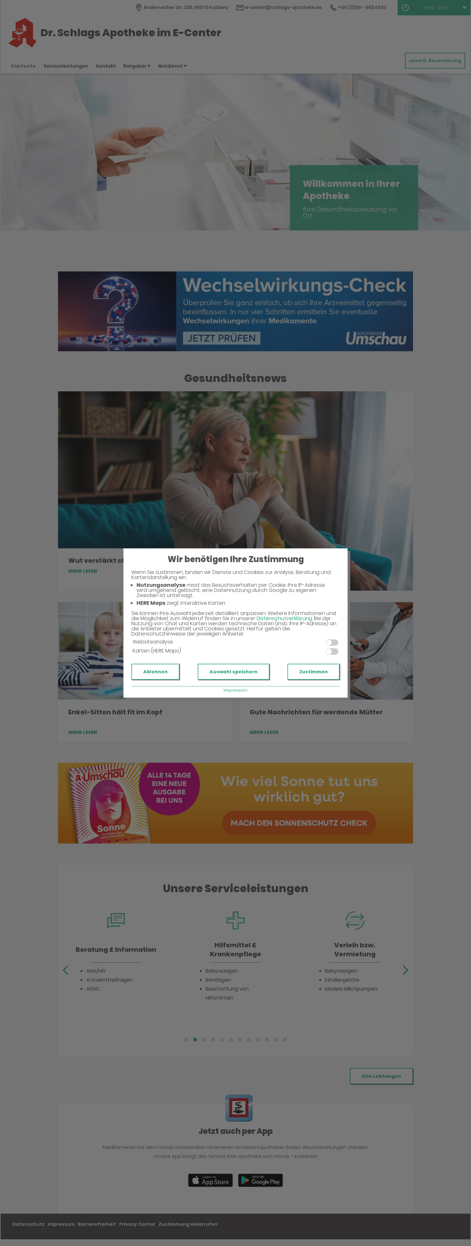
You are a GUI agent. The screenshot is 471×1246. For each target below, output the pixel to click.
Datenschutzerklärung (284, 618)
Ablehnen (155, 672)
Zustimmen (313, 672)
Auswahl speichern (234, 672)
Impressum (235, 690)
